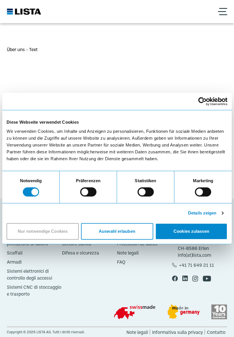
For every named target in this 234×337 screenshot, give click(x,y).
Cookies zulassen (191, 231)
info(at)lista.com (194, 255)
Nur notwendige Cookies (43, 231)
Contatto (216, 332)
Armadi (14, 262)
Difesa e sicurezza (80, 253)
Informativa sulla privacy (177, 332)
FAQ (121, 262)
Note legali (128, 253)
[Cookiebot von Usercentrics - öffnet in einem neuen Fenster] (202, 101)
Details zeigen (202, 212)
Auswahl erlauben (117, 231)
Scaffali (15, 253)
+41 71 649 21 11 (196, 265)
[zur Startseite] (24, 11)
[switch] (88, 191)
